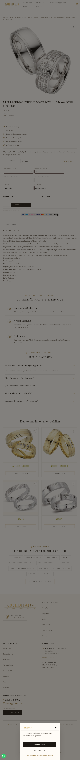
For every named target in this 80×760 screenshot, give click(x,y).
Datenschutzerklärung (42, 755)
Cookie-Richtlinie (31, 755)
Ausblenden (39, 750)
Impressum (50, 755)
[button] (56, 728)
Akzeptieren (39, 744)
